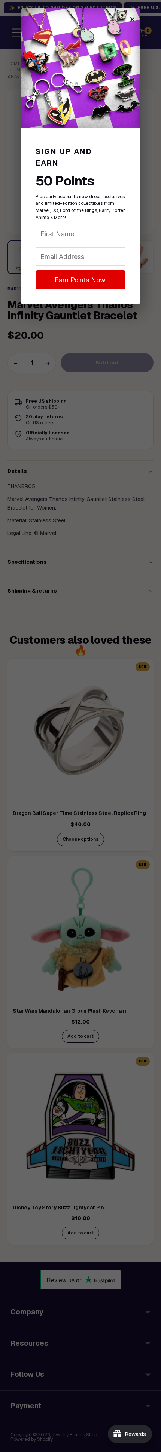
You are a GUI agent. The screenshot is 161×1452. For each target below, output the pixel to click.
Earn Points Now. (80, 280)
